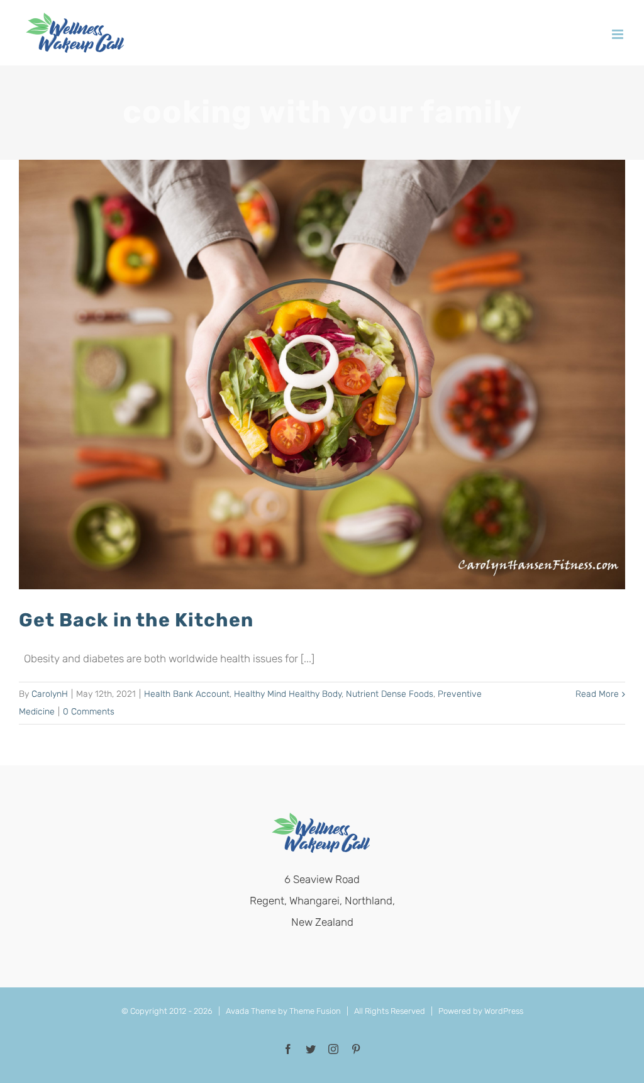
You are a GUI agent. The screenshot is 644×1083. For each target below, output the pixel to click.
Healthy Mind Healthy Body (287, 694)
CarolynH (49, 694)
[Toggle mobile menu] (618, 34)
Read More (597, 694)
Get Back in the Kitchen (136, 620)
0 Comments (88, 711)
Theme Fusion (315, 1011)
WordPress (503, 1011)
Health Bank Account (187, 694)
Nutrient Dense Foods (389, 694)
